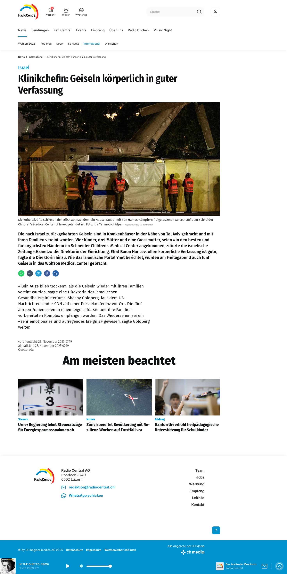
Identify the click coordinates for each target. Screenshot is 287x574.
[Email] (38, 273)
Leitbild (198, 498)
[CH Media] (186, 551)
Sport (59, 43)
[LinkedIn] (56, 273)
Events (81, 30)
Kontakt (197, 505)
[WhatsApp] (21, 273)
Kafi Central (62, 30)
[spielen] (67, 566)
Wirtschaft (111, 43)
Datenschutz (74, 549)
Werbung (196, 484)
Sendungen (40, 30)
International (92, 43)
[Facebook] (47, 273)
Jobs (200, 477)
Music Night (162, 30)
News (22, 30)
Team (199, 470)
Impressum (93, 549)
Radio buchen (138, 30)
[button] (81, 12)
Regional (46, 43)
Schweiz (73, 43)
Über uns (116, 30)
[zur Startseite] (28, 12)
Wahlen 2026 (27, 43)
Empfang (98, 30)
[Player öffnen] (279, 566)
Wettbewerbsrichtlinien (120, 549)
